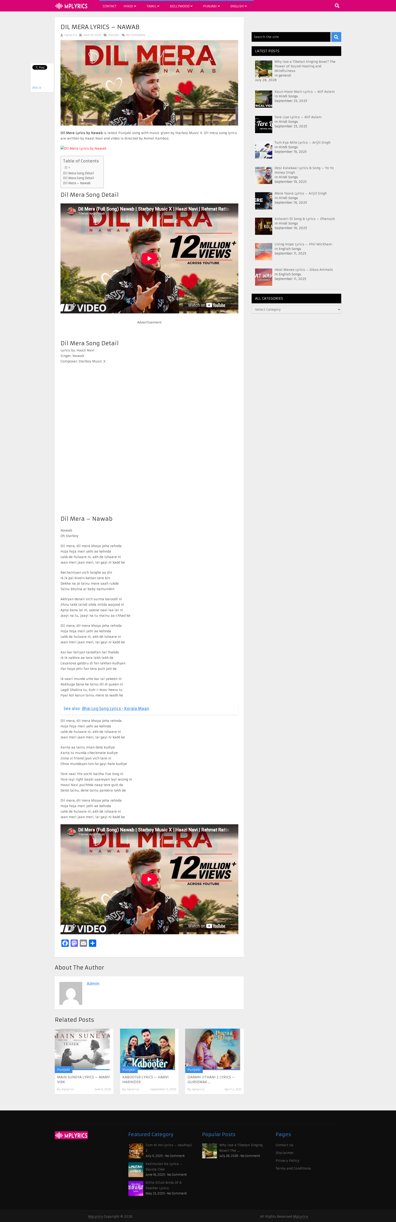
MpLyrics (95, 1216)
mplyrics (70, 35)
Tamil (152, 6)
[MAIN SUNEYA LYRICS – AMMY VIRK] (82, 1049)
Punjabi (210, 6)
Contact (109, 6)
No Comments (135, 35)
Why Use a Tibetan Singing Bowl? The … (241, 1148)
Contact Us (284, 1145)
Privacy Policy (287, 1161)
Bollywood (180, 6)
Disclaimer (285, 1153)
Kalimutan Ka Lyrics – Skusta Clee (164, 1166)
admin (93, 983)
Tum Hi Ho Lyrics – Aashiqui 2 (169, 1148)
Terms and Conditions (293, 1168)
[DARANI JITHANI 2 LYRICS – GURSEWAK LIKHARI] (212, 1049)
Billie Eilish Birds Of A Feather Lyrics (164, 1185)
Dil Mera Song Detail (78, 173)
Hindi (129, 6)
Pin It (36, 88)
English (237, 6)
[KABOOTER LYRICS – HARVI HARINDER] (147, 1049)
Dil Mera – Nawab (77, 183)
